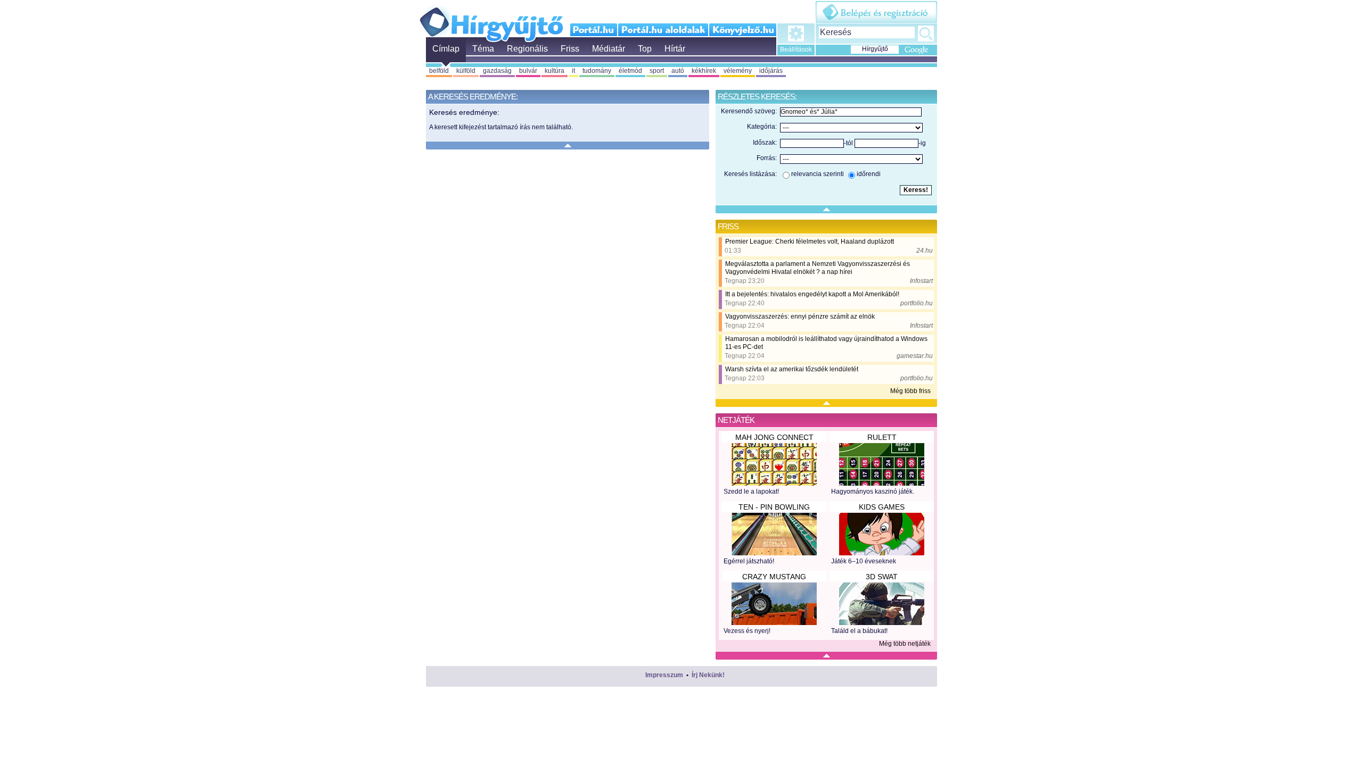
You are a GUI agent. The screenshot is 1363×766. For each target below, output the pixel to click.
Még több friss (910, 391)
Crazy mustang (774, 576)
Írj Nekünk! (708, 675)
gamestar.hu (915, 356)
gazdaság (497, 70)
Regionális (527, 48)
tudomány (596, 70)
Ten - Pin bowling (774, 507)
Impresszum (664, 675)
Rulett (882, 437)
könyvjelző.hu (742, 29)
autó (677, 70)
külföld (465, 70)
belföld (439, 70)
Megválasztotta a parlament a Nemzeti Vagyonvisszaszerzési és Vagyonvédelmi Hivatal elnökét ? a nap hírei (817, 268)
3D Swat (882, 576)
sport (657, 70)
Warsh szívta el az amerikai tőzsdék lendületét (791, 369)
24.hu (924, 250)
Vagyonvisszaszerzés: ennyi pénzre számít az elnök (800, 316)
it (573, 70)
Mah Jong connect (774, 437)
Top (645, 48)
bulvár (528, 70)
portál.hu (594, 29)
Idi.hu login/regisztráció (876, 12)
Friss (570, 48)
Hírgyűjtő (491, 20)
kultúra (554, 70)
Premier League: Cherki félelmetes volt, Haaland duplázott (809, 241)
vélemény (738, 70)
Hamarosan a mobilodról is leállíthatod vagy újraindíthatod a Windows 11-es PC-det (826, 343)
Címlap (445, 48)
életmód (630, 70)
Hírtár (674, 48)
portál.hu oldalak (663, 29)
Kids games (882, 507)
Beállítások (796, 49)
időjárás (771, 70)
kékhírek (704, 70)
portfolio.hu (916, 303)
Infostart (921, 281)
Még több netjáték (905, 643)
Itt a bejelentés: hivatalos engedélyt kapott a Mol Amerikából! (812, 294)
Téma (483, 48)
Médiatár (608, 48)
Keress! (926, 33)
